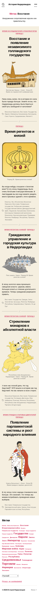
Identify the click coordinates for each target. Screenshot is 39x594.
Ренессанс (5, 557)
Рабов (20, 554)
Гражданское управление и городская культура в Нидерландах (19, 240)
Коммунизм (5, 546)
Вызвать (23, 528)
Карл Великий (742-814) (8, 543)
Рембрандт (15, 217)
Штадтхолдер (16, 405)
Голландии (17, 398)
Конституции (31, 507)
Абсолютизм (18, 202)
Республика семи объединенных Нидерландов (20, 402)
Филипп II (29, 116)
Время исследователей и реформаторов (19, 31)
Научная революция (20, 215)
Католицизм (32, 114)
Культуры (17, 302)
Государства (32, 112)
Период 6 (19, 126)
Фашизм (18, 564)
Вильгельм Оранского (12, 112)
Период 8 (19, 417)
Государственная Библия (13, 208)
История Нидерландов (19, 4)
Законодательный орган (13, 507)
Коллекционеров (27, 543)
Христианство (17, 567)
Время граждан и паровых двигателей (19, 415)
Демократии (13, 537)
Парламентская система (13, 509)
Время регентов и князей (19, 133)
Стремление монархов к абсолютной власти (19, 325)
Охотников (21, 551)
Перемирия (31, 215)
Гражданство (5, 537)
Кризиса (12, 546)
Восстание (23, 112)
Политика (16, 400)
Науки (21, 548)
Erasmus (8, 202)
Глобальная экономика (21, 206)
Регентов (8, 217)
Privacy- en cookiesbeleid (12, 581)
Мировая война (10, 548)
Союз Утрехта (9, 116)
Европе (7, 114)
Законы (24, 507)
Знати (30, 299)
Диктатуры (25, 398)
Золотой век (9, 302)
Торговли (31, 217)
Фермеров (7, 567)
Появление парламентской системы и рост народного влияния (19, 428)
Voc (12, 202)
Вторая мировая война (11, 528)
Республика (23, 217)
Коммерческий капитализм (22, 213)
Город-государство (31, 530)
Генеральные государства (21, 505)
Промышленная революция (9, 554)
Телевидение (27, 560)
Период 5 (19, 33)
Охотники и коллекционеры (9, 551)
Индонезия (12, 211)
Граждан (24, 299)
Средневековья (20, 116)
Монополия (8, 215)
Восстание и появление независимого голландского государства (19, 46)
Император (14, 114)
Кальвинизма (22, 114)
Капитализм (31, 211)
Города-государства (7, 534)
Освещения (28, 549)
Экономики (8, 220)
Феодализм (25, 564)
